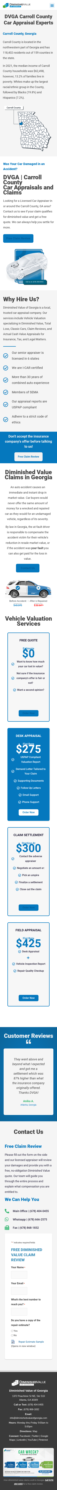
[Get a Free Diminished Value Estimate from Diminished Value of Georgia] (28, 1462)
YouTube (32, 1439)
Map (35, 1431)
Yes (16, 1330)
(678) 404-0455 (35, 1404)
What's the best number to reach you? (26, 1302)
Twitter (35, 1436)
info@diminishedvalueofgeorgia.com (28, 1418)
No (15, 1335)
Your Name (18, 1267)
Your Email (18, 1283)
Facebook (25, 1436)
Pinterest (43, 1439)
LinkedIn (21, 1439)
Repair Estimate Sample (31, 1341)
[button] (52, 5)
